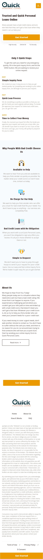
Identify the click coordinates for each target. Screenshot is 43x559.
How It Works (16, 418)
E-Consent (21, 549)
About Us (27, 414)
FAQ (30, 418)
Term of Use (12, 545)
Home (14, 414)
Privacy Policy (29, 545)
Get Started (21, 37)
